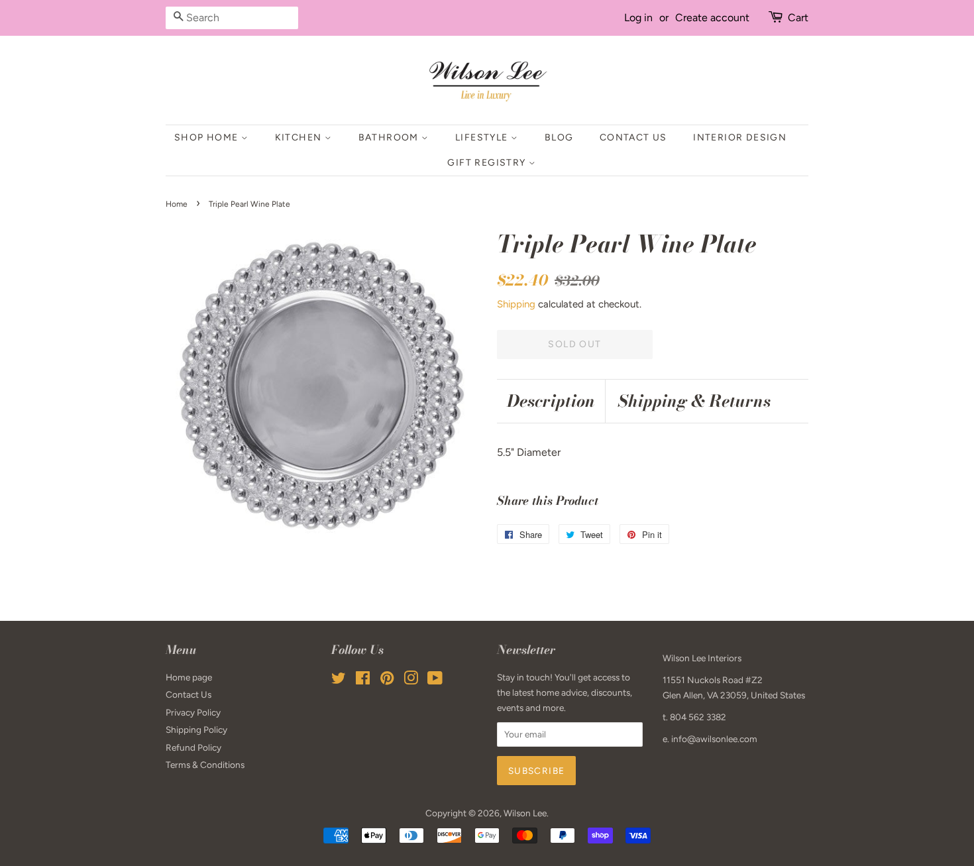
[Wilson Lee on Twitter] (338, 680)
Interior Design (739, 137)
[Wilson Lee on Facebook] (362, 680)
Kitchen (300, 137)
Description (551, 401)
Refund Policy (193, 747)
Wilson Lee (525, 813)
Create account (712, 17)
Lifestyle (483, 137)
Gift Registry (488, 162)
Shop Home (207, 137)
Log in (638, 17)
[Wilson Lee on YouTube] (435, 680)
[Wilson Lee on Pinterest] (387, 680)
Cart (798, 17)
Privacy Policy (193, 712)
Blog (559, 137)
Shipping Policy (196, 729)
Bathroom (390, 137)
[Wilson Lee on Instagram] (411, 680)
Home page (189, 677)
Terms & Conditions (205, 764)
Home (177, 204)
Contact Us (633, 137)
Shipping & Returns (694, 401)
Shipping (516, 304)
